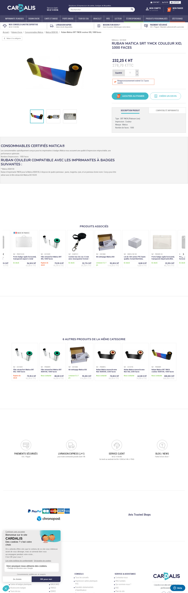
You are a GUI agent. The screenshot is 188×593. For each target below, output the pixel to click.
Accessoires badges (18, 588)
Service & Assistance (125, 574)
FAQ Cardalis (120, 581)
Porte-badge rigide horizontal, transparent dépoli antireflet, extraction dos (163, 259)
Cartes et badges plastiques (21, 584)
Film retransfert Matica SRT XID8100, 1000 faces (51, 371)
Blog (166, 2)
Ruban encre (34, 19)
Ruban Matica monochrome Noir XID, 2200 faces (134, 371)
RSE (117, 588)
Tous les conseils (82, 577)
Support (176, 2)
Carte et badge (51, 19)
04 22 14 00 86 (52, 10)
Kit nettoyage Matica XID (105, 257)
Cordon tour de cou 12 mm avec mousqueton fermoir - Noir (79, 259)
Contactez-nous (121, 577)
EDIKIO (53, 591)
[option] (55, 73)
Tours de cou (15, 591)
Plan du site (119, 591)
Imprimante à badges (14, 19)
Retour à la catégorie (12, 38)
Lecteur (118, 19)
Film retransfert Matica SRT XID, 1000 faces (51, 258)
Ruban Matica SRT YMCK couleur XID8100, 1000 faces (163, 371)
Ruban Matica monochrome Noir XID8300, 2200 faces (106, 371)
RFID (108, 19)
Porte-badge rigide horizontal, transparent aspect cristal (24, 258)
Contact (156, 2)
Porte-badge (67, 19)
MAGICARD (55, 584)
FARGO (53, 588)
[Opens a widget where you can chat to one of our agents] (177, 588)
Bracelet (97, 19)
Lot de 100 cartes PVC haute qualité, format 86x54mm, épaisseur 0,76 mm (134, 259)
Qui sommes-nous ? (123, 584)
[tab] (130, 110)
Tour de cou (83, 19)
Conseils (79, 574)
